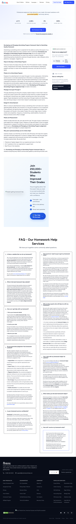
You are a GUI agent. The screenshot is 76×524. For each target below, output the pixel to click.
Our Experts (39, 497)
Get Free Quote (61, 66)
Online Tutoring (57, 486)
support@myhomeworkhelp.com (24, 473)
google (56, 407)
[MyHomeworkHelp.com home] (7, 463)
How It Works (20, 2)
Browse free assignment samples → (44, 34)
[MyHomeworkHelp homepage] (8, 2)
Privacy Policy (25, 430)
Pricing (47, 2)
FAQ (38, 490)
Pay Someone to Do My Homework (58, 501)
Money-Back (57, 518)
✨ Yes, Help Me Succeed (38, 216)
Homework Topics (7, 497)
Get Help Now (68, 2)
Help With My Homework (67, 501)
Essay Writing (57, 483)
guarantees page (11, 404)
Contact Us (39, 486)
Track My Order (57, 2)
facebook (60, 407)
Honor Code (23, 493)
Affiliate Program (7, 500)
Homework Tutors (68, 486)
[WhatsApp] (61, 512)
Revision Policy (23, 490)
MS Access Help (57, 497)
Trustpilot (48, 408)
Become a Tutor (40, 500)
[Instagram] (71, 512)
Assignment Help (7, 486)
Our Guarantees (23, 483)
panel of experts (55, 316)
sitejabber (65, 407)
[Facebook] (64, 512)
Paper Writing (67, 490)
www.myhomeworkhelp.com (19, 273)
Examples (33, 2)
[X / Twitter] (68, 512)
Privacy (63, 518)
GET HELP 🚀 (54, 472)
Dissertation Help (68, 483)
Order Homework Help (8, 483)
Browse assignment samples (58, 87)
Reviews (42, 2)
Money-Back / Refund (25, 486)
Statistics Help (67, 497)
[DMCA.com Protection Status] (8, 513)
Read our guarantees (66, 472)
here (65, 408)
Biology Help (67, 493)
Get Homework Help (37, 30)
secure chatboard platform (52, 362)
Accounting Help (57, 493)
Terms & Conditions (24, 500)
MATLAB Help (57, 490)
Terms (67, 518)
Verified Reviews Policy (25, 497)
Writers (27, 2)
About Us (39, 483)
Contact (71, 518)
